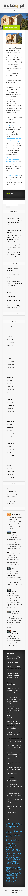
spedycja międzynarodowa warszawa (13, 867)
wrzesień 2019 (10, 421)
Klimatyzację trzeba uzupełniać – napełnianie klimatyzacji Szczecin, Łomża (14, 793)
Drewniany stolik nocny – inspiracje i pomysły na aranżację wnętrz (13, 159)
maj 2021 (9, 399)
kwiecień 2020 (10, 411)
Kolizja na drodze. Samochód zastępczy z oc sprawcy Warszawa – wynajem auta (14, 739)
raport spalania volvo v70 (13, 860)
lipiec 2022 (10, 393)
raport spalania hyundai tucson (11, 853)
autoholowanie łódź (11, 822)
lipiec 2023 (10, 383)
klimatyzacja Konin (16, 836)
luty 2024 (9, 374)
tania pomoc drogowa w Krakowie (14, 869)
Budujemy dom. (16, 552)
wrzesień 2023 (10, 380)
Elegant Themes (14, 890)
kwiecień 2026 (10, 339)
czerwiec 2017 (10, 471)
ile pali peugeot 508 (15, 832)
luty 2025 (9, 358)
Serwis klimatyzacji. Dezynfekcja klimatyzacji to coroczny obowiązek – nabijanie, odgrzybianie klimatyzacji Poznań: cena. (14, 725)
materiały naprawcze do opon (13, 841)
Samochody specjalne (12, 773)
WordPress (14, 892)
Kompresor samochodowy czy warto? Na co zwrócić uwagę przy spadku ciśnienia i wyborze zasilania (14, 572)
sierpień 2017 (10, 465)
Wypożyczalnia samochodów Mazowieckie (11, 878)
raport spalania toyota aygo (13, 857)
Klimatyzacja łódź (11, 839)
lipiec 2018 (10, 430)
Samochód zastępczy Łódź (12, 862)
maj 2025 (9, 352)
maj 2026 (9, 336)
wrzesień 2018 (10, 424)
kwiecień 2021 (10, 402)
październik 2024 (11, 361)
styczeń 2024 (10, 377)
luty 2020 (9, 415)
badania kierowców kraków (14, 825)
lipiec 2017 (9, 468)
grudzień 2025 (10, 342)
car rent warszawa (14, 825)
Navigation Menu (14, 10)
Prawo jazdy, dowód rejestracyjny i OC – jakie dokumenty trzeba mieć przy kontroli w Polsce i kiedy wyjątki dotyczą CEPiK (14, 220)
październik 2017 (11, 459)
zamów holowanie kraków (12, 881)
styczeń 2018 (10, 449)
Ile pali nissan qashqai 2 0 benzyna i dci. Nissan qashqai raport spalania (14, 283)
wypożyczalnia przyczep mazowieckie (12, 875)
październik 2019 (11, 418)
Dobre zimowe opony (12, 296)
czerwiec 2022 (10, 396)
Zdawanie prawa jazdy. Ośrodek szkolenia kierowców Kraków (14, 786)
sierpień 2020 (10, 408)
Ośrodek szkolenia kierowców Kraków (12, 848)
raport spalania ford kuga (14, 852)
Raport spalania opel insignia (13, 853)
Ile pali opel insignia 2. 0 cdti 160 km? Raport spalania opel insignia (14, 290)
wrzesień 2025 (10, 348)
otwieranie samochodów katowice (12, 845)
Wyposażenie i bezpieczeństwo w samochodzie (12, 501)
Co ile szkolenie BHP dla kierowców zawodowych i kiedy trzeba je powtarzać (13, 173)
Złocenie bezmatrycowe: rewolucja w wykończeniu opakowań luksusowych (13, 140)
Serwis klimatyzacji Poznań (12, 863)
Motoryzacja (10, 488)
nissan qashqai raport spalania (14, 842)
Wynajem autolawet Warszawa (12, 871)
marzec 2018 (10, 443)
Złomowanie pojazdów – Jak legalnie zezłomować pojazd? (14, 801)
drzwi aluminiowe (16, 91)
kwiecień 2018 (10, 440)
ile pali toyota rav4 (12, 835)
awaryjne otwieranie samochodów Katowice (14, 823)
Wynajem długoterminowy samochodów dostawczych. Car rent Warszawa (14, 668)
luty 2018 (9, 446)
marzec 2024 (10, 370)
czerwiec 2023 (10, 386)
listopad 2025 (10, 345)
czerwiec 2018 (10, 433)
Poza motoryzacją (11, 491)
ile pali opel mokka (12, 831)
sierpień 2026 (10, 326)
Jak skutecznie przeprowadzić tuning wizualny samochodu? (12, 778)
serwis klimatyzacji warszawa (12, 864)
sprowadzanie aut (15, 868)
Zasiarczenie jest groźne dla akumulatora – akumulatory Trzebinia (14, 276)
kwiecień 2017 (10, 474)
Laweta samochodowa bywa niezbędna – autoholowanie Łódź (14, 747)
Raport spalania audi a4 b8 (13, 851)
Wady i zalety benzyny (13, 662)
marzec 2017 (10, 477)
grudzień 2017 (10, 452)
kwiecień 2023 (10, 389)
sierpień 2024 (10, 364)
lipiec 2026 (10, 330)
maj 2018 (9, 437)
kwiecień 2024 (10, 367)
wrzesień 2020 (10, 405)
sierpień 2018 (10, 427)
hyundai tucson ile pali (12, 826)
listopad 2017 (10, 455)
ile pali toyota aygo (12, 834)
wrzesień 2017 (10, 462)
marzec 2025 (10, 355)
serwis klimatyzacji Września (12, 865)
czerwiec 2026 (11, 333)
